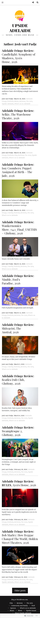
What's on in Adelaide (22, 104)
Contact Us (32, 2)
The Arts (29, 101)
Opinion (13, 608)
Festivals (10, 101)
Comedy (10, 213)
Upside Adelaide (20, 28)
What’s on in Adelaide (28, 608)
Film (11, 603)
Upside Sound (31, 610)
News (20, 610)
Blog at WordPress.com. (19, 599)
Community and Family (19, 605)
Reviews (22, 101)
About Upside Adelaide (23, 613)
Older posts (20, 590)
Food (33, 605)
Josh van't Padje (7, 99)
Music (16, 101)
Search (37, 2)
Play (15, 155)
